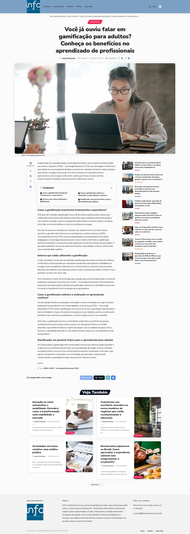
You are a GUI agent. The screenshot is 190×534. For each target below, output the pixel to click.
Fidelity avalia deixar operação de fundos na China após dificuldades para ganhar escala (148, 203)
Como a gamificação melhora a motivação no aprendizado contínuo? (92, 194)
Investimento (139, 182)
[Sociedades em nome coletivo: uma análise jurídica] (79, 456)
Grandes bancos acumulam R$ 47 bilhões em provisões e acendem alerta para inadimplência (148, 165)
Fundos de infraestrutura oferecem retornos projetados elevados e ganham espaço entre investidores (149, 177)
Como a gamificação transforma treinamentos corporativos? (53, 194)
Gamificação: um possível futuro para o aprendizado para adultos (94, 200)
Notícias (95, 22)
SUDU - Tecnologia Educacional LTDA (64, 368)
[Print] (128, 58)
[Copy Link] (125, 58)
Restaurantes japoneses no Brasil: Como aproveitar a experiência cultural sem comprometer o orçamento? (115, 454)
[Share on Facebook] (118, 58)
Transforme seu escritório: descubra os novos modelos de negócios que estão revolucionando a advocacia (114, 409)
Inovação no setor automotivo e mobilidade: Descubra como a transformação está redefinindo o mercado (46, 409)
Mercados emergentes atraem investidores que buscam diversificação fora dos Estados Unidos (147, 190)
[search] (150, 6)
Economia (138, 196)
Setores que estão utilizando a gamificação (53, 200)
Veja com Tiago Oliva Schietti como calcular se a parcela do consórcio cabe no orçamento (149, 229)
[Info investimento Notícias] (33, 6)
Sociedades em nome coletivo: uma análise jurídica (45, 449)
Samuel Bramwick (68, 58)
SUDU (45, 368)
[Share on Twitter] (121, 58)
